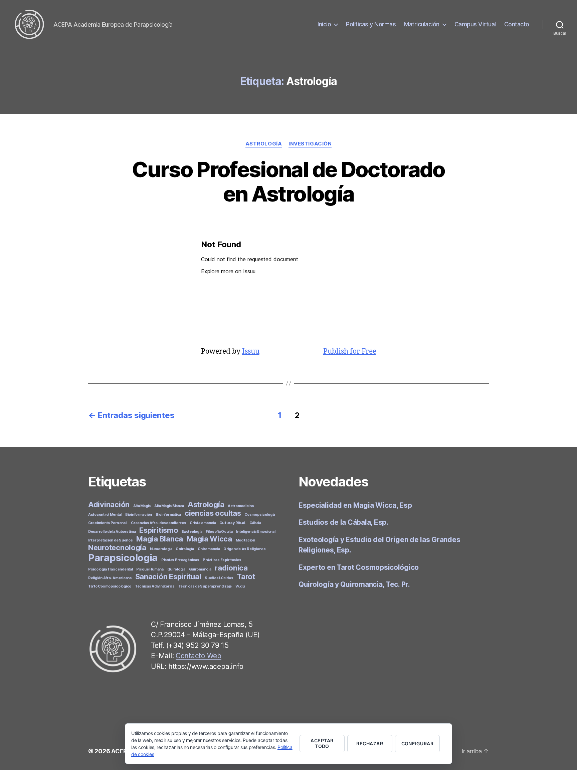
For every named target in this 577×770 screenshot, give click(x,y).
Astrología (263, 144)
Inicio (324, 24)
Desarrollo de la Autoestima (112, 531)
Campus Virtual (475, 24)
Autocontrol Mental (105, 514)
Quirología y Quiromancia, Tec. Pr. (354, 584)
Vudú (240, 586)
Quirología (176, 569)
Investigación (310, 144)
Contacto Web (198, 656)
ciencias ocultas (213, 513)
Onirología (185, 549)
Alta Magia (142, 506)
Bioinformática (168, 514)
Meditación (245, 540)
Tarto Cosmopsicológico (109, 586)
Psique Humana (150, 569)
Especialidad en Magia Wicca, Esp (355, 505)
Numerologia (161, 549)
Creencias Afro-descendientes (158, 523)
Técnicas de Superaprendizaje (205, 586)
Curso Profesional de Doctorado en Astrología (288, 181)
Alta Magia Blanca (169, 506)
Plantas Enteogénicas (180, 560)
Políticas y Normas (371, 24)
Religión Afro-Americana (110, 578)
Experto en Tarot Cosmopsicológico (359, 567)
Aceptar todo (322, 743)
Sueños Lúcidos (219, 578)
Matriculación (421, 24)
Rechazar (369, 743)
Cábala (255, 523)
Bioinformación (138, 514)
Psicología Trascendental (110, 569)
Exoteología (192, 531)
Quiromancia (200, 569)
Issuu (250, 351)
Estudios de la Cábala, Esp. (343, 522)
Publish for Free (349, 351)
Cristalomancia (203, 523)
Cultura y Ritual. (232, 523)
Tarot (246, 576)
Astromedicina (241, 506)
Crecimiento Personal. (107, 523)
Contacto (516, 24)
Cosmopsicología (259, 514)
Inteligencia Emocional (255, 531)
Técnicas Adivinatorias (155, 586)
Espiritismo (158, 530)
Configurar (417, 743)
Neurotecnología (117, 547)
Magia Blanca (159, 538)
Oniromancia (209, 549)
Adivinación (109, 504)
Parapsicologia (123, 557)
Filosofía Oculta (219, 531)
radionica (231, 567)
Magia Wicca (209, 538)
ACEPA (121, 751)
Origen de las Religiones (244, 549)
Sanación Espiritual (168, 576)
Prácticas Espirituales (222, 560)
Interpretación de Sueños (110, 540)
